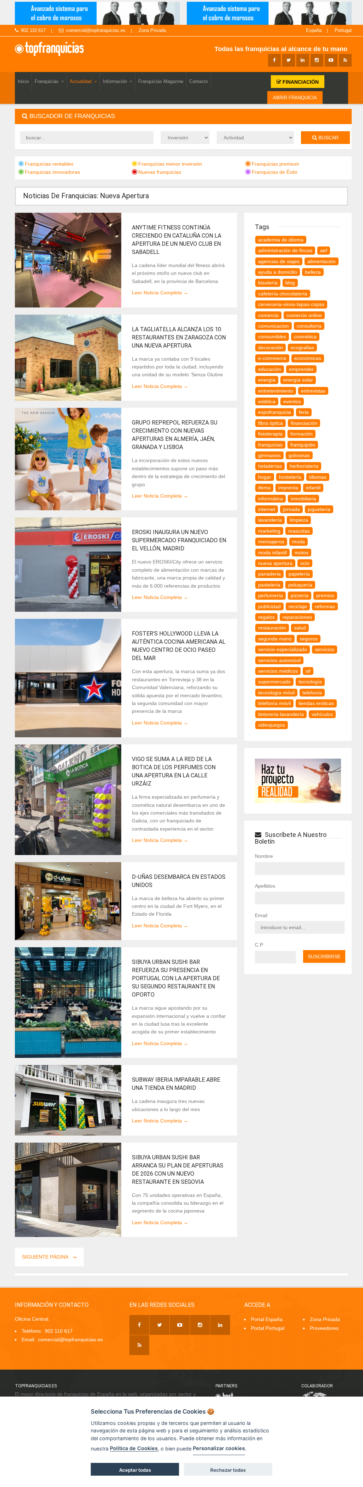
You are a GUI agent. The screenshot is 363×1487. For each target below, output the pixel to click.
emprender (301, 369)
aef (323, 250)
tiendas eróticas (316, 703)
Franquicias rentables (49, 164)
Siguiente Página (45, 1257)
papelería (299, 574)
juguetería (319, 509)
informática (270, 498)
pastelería (269, 585)
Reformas (325, 606)
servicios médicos (278, 671)
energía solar (298, 380)
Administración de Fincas (285, 250)
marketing (269, 531)
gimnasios (269, 455)
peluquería (300, 585)
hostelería (290, 477)
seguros (309, 639)
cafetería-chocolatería (282, 293)
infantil (313, 487)
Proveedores (324, 1328)
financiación (304, 423)
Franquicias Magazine (160, 81)
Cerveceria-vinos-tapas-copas (291, 304)
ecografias (302, 347)
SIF (308, 671)
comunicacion (273, 326)
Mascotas (299, 531)
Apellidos (265, 886)
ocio (304, 563)
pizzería (299, 595)
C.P (259, 945)
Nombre (264, 856)
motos (301, 552)
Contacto (198, 81)
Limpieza (299, 520)
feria (304, 412)
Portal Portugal (267, 1328)
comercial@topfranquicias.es (95, 30)
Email (261, 915)
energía (266, 380)
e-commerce (272, 358)
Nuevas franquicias (159, 172)
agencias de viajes (279, 261)
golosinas (299, 455)
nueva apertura (275, 563)
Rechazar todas (228, 1470)
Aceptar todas (135, 1470)
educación (269, 369)
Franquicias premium (275, 164)
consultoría (309, 326)
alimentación (321, 261)
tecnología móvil (276, 692)
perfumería (270, 595)
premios (325, 595)
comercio (268, 315)
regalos (266, 617)
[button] (183, 116)
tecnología (310, 681)
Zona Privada (152, 30)
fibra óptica (270, 423)
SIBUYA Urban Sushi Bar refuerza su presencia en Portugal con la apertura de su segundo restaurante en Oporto (176, 978)
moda (298, 541)
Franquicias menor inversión (170, 164)
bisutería (268, 282)
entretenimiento (275, 391)
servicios (324, 649)
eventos (292, 401)
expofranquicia (274, 412)
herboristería (304, 466)
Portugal (343, 30)
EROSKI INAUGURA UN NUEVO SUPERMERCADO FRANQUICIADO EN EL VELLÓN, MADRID (179, 540)
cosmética (305, 336)
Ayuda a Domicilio (277, 272)
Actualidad (80, 81)
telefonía (312, 692)
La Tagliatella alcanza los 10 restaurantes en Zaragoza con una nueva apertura (179, 337)
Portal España (267, 1319)
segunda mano (275, 639)
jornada (291, 509)
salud (300, 628)
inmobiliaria (303, 498)
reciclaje (298, 606)
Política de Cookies (134, 1448)
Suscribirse (324, 956)
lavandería (270, 520)
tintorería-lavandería (281, 714)
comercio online (304, 315)
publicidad (269, 606)
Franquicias (46, 81)
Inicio (23, 81)
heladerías (270, 466)
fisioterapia (270, 434)
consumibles (272, 336)
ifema (264, 487)
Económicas (307, 358)
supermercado (274, 681)
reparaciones (297, 617)
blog (290, 282)
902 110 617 (33, 30)
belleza (313, 272)
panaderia (269, 574)
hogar (264, 477)
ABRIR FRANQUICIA (295, 97)
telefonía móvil (274, 703)
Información (115, 81)
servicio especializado (282, 649)
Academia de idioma (280, 240)
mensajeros (271, 541)
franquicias (270, 445)
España (314, 30)
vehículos (322, 714)
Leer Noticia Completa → (160, 292)
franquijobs (302, 445)
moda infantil (272, 552)
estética (266, 401)
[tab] (183, 116)
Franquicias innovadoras (52, 172)
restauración (272, 628)
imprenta (288, 487)
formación (301, 434)
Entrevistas (313, 391)
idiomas (317, 477)
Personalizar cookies (219, 1448)
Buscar (328, 137)
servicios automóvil (279, 660)
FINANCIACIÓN (300, 82)
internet (266, 509)
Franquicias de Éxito (274, 172)
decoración (270, 347)
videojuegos (271, 725)
